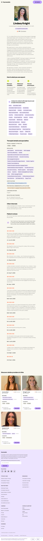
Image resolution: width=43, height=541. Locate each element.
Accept (33, 539)
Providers (3, 526)
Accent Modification (5, 500)
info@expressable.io (26, 509)
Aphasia (2, 496)
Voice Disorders (4, 494)
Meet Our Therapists (5, 510)
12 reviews (23, 31)
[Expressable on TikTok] (14, 471)
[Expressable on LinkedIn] (11, 471)
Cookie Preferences (23, 535)
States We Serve (4, 516)
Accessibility (16, 535)
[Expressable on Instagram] (2, 471)
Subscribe (5, 465)
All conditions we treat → (5, 502)
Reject (38, 539)
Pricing (2, 512)
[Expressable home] (4, 452)
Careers (2, 514)
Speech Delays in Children (6, 492)
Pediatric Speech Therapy (6, 478)
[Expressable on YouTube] (8, 471)
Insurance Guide (25, 482)
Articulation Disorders (5, 490)
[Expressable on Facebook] (5, 471)
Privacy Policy (11, 535)
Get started (37, 2)
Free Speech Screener (26, 478)
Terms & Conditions (4, 535)
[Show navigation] (1, 2)
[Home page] (6, 2)
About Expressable (4, 508)
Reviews (2, 521)
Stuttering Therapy (4, 488)
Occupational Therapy (5, 482)
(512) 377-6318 (24, 512)
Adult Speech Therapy (5, 480)
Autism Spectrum (4, 498)
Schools (2, 528)
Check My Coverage (26, 480)
